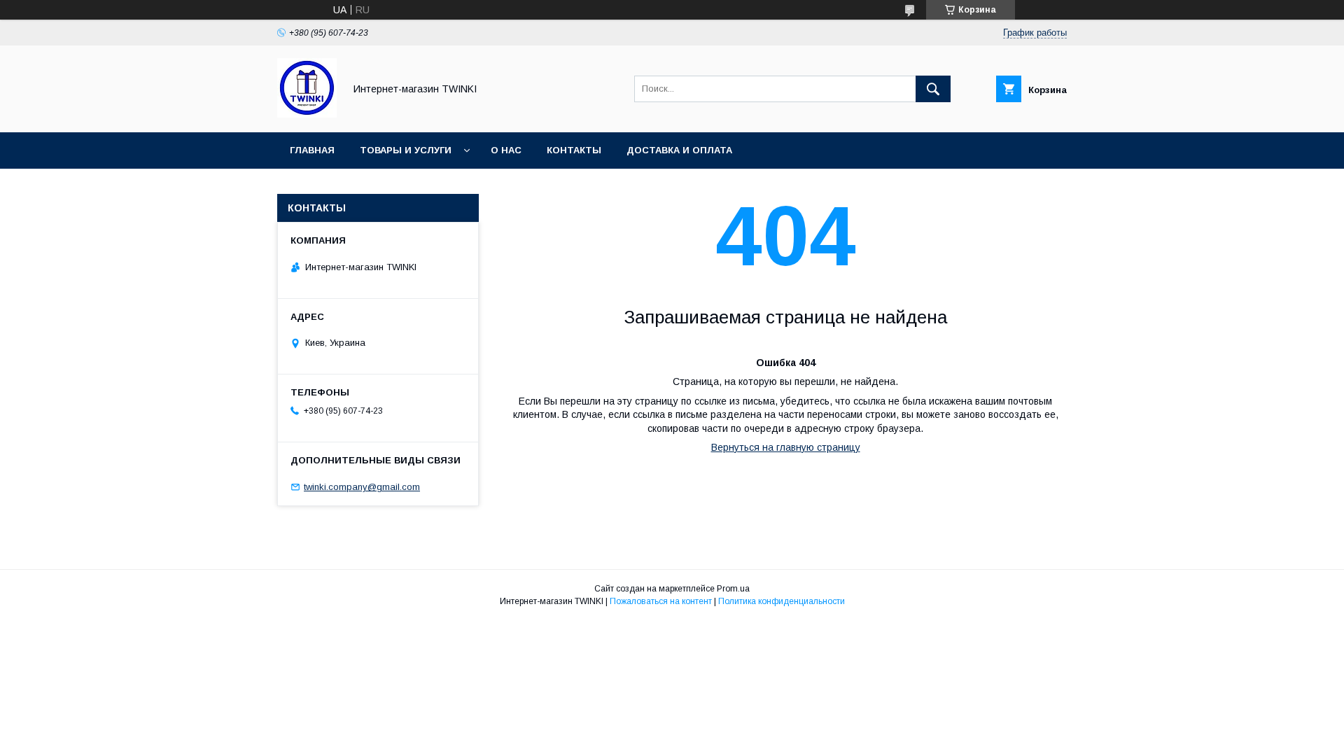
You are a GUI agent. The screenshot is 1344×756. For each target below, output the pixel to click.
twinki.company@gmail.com (362, 487)
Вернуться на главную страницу (785, 447)
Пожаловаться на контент (661, 601)
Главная (312, 150)
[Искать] (933, 89)
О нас (506, 150)
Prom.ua (733, 589)
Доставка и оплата (679, 150)
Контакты (574, 150)
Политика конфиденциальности (781, 601)
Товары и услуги (405, 150)
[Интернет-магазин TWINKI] (307, 114)
